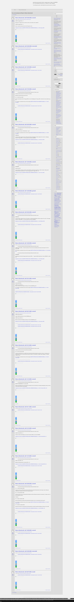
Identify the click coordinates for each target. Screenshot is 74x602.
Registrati (61, 75)
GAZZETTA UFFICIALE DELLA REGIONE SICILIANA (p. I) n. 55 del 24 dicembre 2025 (32, 357)
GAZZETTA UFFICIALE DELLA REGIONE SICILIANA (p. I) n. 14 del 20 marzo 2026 (32, 133)
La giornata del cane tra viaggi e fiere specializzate (57, 31)
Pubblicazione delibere (57, 220)
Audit (55, 196)
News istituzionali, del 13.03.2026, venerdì (25, 161)
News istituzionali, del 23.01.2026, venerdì (25, 278)
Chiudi (1, 601)
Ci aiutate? (57, 143)
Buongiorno (57, 141)
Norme (57, 171)
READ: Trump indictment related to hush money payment (57, 62)
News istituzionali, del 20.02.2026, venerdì (25, 212)
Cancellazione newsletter (57, 129)
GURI (55, 208)
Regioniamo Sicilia (58, 182)
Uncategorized (57, 186)
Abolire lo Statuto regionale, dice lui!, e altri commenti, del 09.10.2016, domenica (58, 111)
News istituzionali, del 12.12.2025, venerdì (25, 379)
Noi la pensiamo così (58, 165)
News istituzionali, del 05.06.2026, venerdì (25, 17)
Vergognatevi (57, 187)
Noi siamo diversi (58, 170)
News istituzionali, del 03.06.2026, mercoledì (26, 46)
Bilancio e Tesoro (56, 197)
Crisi (56, 146)
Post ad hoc (57, 132)
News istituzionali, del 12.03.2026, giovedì (25, 190)
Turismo (55, 226)
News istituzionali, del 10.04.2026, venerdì (25, 67)
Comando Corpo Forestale (56, 199)
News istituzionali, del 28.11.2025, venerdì (25, 406)
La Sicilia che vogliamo (57, 212)
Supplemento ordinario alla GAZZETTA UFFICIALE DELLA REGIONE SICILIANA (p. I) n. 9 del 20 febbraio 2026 (30, 221)
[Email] (33, 38)
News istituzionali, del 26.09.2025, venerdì (25, 483)
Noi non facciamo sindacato (58, 168)
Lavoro (59, 213)
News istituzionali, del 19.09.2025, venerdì (25, 530)
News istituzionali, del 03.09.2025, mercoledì (26, 551)
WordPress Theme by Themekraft (46, 597)
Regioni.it (56, 222)
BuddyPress (38, 597)
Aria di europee (58, 139)
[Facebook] (33, 35)
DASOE (58, 199)
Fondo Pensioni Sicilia (57, 204)
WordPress (34, 597)
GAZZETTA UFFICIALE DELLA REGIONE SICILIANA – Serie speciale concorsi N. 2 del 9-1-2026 (29, 326)
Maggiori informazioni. (65, 598)
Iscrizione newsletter (58, 130)
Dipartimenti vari (57, 201)
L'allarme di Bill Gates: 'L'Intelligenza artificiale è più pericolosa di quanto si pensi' (57, 25)
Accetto (69, 598)
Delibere (55, 200)
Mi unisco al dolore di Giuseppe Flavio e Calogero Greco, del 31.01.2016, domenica (58, 122)
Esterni (57, 152)
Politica (57, 174)
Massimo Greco (56, 214)
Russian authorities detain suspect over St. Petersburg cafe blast (57, 65)
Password (55, 71)
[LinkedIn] (33, 39)
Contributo (57, 145)
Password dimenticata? (61, 74)
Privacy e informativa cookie (22, 9)
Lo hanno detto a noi (58, 161)
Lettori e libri (57, 160)
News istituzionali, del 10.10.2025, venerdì (25, 456)
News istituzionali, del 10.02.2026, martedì (25, 243)
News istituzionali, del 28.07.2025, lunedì (25, 572)
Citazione (59, 197)
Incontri (57, 155)
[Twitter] (33, 37)
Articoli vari (57, 194)
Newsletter (57, 164)
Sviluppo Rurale (56, 225)
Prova (56, 178)
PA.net (55, 215)
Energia (59, 202)
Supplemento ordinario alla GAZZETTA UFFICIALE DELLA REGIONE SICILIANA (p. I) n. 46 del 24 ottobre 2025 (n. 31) (30, 436)
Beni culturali (58, 196)
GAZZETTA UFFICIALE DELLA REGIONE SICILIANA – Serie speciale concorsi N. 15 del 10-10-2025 (30, 465)
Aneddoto (57, 138)
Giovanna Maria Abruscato (13, 21)
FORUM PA (56, 205)
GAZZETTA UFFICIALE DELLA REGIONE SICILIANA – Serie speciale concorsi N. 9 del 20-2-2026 (29, 224)
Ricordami (61, 73)
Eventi (57, 154)
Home (15, 9)
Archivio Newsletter (58, 127)
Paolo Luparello (57, 215)
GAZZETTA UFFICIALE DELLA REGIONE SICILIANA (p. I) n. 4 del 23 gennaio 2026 (31, 288)
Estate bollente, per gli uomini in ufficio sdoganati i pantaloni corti (57, 37)
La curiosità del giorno (58, 156)
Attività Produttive (58, 195)
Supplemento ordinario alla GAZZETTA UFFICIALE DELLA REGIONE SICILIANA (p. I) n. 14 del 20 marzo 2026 (29, 139)
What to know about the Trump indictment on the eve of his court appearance (58, 59)
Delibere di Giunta (58, 151)
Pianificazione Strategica (57, 217)
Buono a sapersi (58, 142)
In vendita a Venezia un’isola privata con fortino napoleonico (57, 42)
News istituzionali (22, 19)
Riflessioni (55, 224)
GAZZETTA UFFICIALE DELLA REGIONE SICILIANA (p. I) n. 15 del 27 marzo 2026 (32, 102)
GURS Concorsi (20, 121)
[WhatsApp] (33, 41)
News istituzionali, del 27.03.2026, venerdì (25, 89)
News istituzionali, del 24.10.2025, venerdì (25, 428)
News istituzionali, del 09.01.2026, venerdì (25, 311)
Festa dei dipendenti (56, 203)
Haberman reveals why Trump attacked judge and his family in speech (57, 51)
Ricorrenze (57, 183)
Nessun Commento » (48, 121)
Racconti (57, 179)
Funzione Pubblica (57, 206)
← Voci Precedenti (14, 14)
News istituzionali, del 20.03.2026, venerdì (25, 124)
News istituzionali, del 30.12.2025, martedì (25, 345)
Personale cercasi (58, 131)
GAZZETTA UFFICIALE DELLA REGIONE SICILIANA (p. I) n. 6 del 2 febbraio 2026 (32, 251)
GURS (17, 121)
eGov (57, 202)
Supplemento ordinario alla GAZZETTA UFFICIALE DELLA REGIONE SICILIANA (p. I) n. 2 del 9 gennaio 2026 (29, 321)
